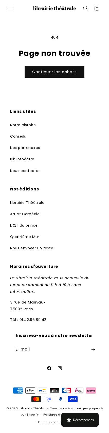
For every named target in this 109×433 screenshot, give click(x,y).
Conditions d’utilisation (57, 422)
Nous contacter (25, 170)
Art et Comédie (25, 213)
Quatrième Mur (24, 236)
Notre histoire (23, 124)
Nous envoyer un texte (31, 248)
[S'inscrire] (93, 349)
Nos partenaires (25, 147)
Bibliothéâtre (22, 159)
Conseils (18, 136)
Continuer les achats (54, 71)
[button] (10, 8)
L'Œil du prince (24, 225)
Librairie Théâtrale (27, 202)
